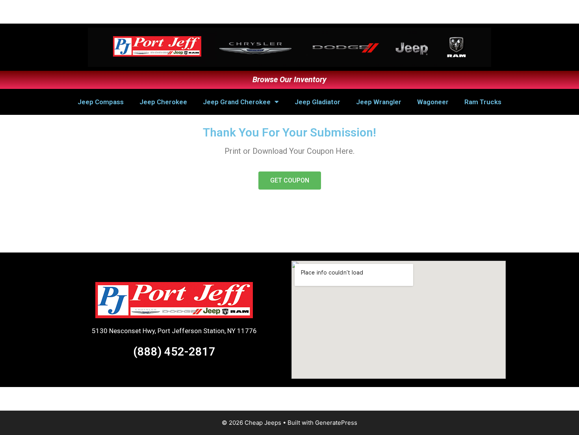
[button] (289, 180)
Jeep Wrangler (378, 102)
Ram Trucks (482, 102)
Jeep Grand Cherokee (237, 102)
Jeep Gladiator (317, 102)
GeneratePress (336, 422)
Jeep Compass (101, 102)
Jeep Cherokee (163, 102)
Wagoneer (433, 102)
